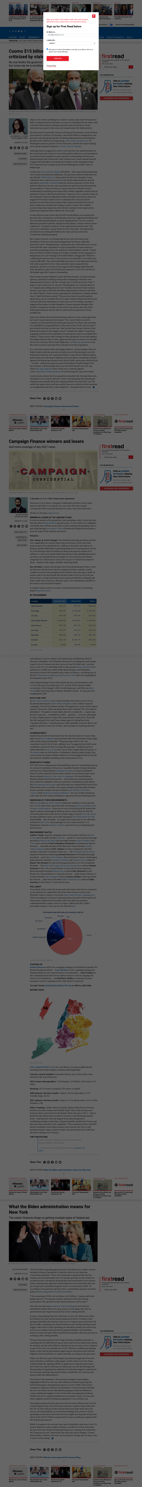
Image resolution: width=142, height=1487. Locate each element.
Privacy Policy (51, 65)
